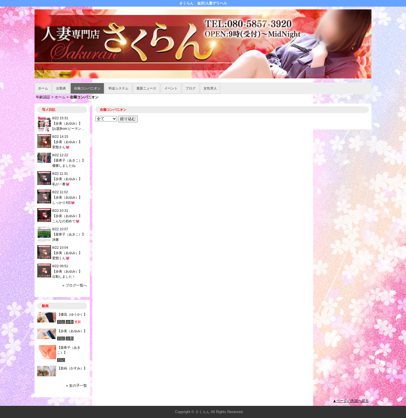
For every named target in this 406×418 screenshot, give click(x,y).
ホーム (43, 88)
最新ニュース (146, 88)
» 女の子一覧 (76, 385)
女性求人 (210, 88)
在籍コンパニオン (87, 88)
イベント (171, 88)
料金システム (118, 88)
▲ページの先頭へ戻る (351, 401)
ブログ (191, 88)
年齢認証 (43, 97)
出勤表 (61, 88)
